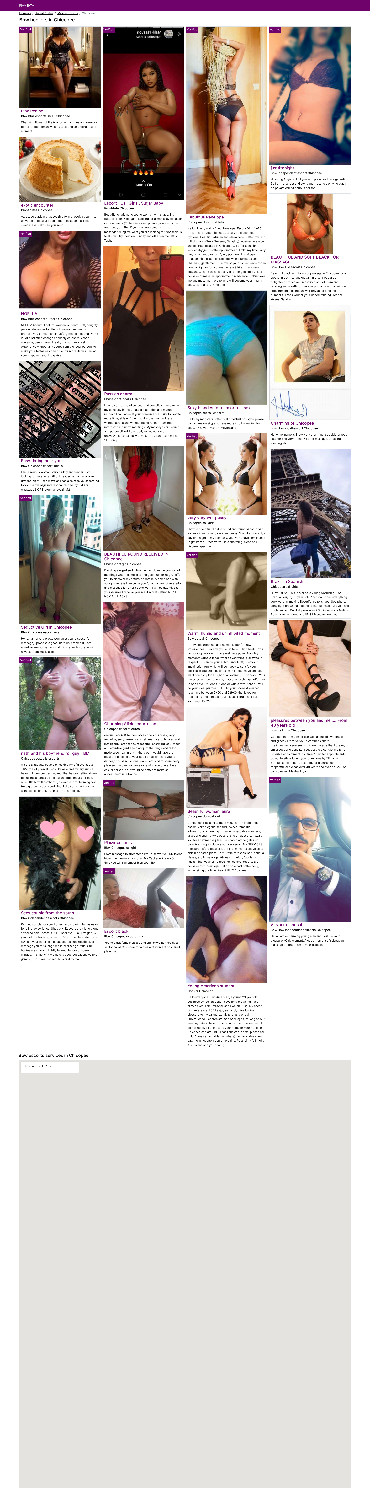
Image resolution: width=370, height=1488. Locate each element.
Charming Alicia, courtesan (130, 723)
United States (44, 13)
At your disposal (286, 924)
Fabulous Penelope (206, 217)
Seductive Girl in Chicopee (46, 627)
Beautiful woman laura (209, 811)
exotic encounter (37, 205)
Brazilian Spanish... (289, 581)
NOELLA (29, 313)
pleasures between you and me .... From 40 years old (309, 723)
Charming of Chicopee (292, 423)
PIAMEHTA (26, 5)
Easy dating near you (41, 460)
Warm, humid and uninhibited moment (224, 633)
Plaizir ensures (118, 842)
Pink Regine (32, 111)
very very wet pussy (207, 517)
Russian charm (118, 393)
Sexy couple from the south (47, 913)
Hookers (25, 13)
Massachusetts (67, 13)
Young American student (211, 985)
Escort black (116, 931)
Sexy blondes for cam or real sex (219, 407)
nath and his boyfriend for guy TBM (55, 753)
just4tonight (282, 167)
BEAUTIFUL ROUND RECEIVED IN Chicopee (136, 556)
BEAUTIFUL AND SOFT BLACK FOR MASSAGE (305, 259)
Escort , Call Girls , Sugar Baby (133, 203)
